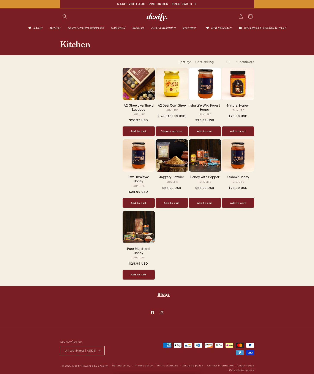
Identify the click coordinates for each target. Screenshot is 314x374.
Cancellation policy (241, 370)
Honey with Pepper (204, 177)
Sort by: (185, 62)
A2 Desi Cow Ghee (172, 106)
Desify (76, 365)
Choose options (172, 131)
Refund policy (121, 365)
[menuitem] (35, 28)
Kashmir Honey (238, 177)
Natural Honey (238, 106)
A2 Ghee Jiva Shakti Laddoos (138, 108)
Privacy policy (143, 365)
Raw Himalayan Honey (139, 179)
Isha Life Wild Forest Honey (204, 108)
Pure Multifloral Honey (138, 251)
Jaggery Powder (171, 177)
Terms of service (167, 365)
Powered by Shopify (94, 365)
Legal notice (246, 365)
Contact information (220, 365)
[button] (64, 16)
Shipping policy (193, 365)
